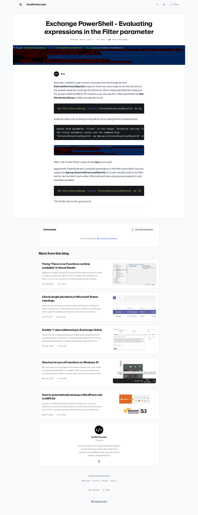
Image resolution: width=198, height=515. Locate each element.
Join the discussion (144, 229)
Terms (113, 481)
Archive (96, 481)
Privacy (105, 481)
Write (175, 4)
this (97, 162)
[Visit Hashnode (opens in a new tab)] (99, 501)
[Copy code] (141, 106)
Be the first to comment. (107, 238)
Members (86, 481)
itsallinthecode (36, 4)
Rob (63, 74)
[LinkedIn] (99, 461)
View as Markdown (120, 39)
